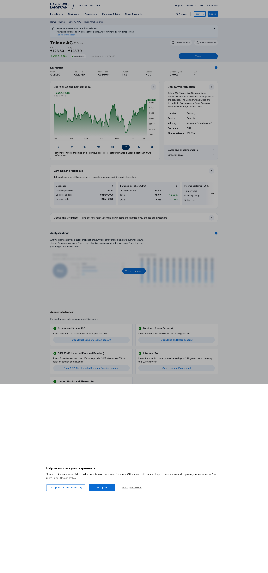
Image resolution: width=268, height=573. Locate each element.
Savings (72, 14)
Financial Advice (111, 14)
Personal (82, 5)
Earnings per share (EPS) (133, 186)
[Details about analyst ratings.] (216, 233)
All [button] (152, 147)
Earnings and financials (68, 170)
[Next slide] (209, 193)
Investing (55, 14)
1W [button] (71, 147)
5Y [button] (139, 147)
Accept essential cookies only (66, 487)
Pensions (90, 14)
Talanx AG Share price (93, 22)
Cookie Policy (68, 478)
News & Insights (134, 14)
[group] (105, 147)
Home (53, 22)
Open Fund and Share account (176, 339)
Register (179, 5)
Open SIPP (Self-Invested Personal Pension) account (91, 368)
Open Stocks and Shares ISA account (91, 339)
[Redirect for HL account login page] (134, 271)
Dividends (61, 186)
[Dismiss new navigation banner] (214, 28)
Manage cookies (132, 487)
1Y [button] (126, 147)
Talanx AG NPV (74, 22)
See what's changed (66, 35)
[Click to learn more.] (216, 67)
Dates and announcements (183, 150)
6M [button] (112, 147)
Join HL (200, 14)
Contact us (212, 5)
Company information (181, 86)
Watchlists (191, 5)
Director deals (176, 155)
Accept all (101, 487)
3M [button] (98, 147)
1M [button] (84, 147)
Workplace (95, 5)
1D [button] (58, 147)
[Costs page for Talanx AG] (134, 217)
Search (183, 14)
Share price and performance (72, 86)
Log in (212, 14)
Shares (61, 22)
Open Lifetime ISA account (176, 368)
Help (202, 5)
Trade (198, 56)
